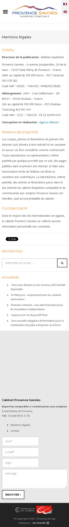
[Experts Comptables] (44, 509)
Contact (15, 430)
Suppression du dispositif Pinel (29, 315)
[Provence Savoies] (34, 11)
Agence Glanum (49, 122)
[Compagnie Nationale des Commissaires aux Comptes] (24, 509)
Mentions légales (20, 425)
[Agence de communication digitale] (40, 523)
